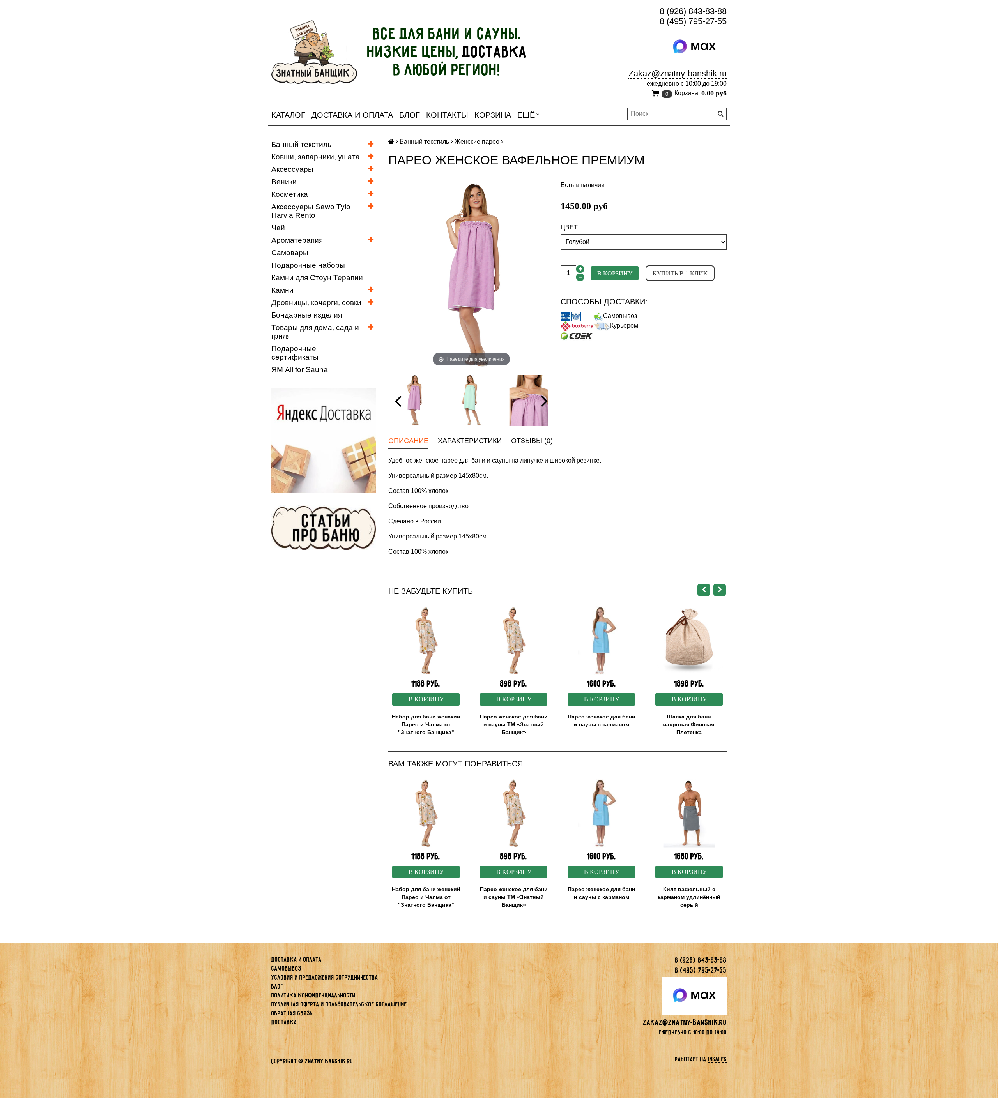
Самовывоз (620, 315)
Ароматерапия (297, 240)
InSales (717, 1059)
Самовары (289, 253)
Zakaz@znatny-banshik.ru (677, 73)
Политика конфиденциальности (313, 995)
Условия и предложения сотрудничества (324, 977)
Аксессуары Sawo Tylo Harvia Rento (310, 211)
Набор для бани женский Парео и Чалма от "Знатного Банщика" (426, 724)
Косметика (289, 194)
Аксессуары (292, 169)
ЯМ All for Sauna (299, 369)
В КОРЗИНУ (426, 699)
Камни (282, 290)
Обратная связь (292, 1013)
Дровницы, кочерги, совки (316, 302)
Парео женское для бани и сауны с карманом (601, 720)
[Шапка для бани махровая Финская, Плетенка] (689, 640)
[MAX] (694, 47)
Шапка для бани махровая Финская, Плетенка (689, 724)
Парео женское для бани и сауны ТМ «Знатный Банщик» (514, 724)
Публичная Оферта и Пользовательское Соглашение (339, 1004)
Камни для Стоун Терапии (317, 278)
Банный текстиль (301, 144)
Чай (278, 228)
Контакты (447, 115)
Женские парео (477, 141)
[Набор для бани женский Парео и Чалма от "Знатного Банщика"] (425, 640)
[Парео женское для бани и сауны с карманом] (601, 640)
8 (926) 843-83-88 (693, 11)
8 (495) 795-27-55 (693, 21)
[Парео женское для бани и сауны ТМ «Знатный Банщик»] (513, 640)
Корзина (492, 115)
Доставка (284, 1022)
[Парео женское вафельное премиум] (413, 400)
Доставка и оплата (352, 115)
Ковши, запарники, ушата (315, 157)
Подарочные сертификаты (295, 352)
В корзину (614, 273)
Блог (409, 115)
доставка (494, 52)
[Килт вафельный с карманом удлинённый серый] (689, 813)
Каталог (288, 115)
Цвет (569, 227)
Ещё (526, 115)
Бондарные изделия (306, 315)
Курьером (624, 325)
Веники (284, 182)
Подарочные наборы (308, 265)
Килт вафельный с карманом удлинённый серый (689, 897)
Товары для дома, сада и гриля (315, 331)
